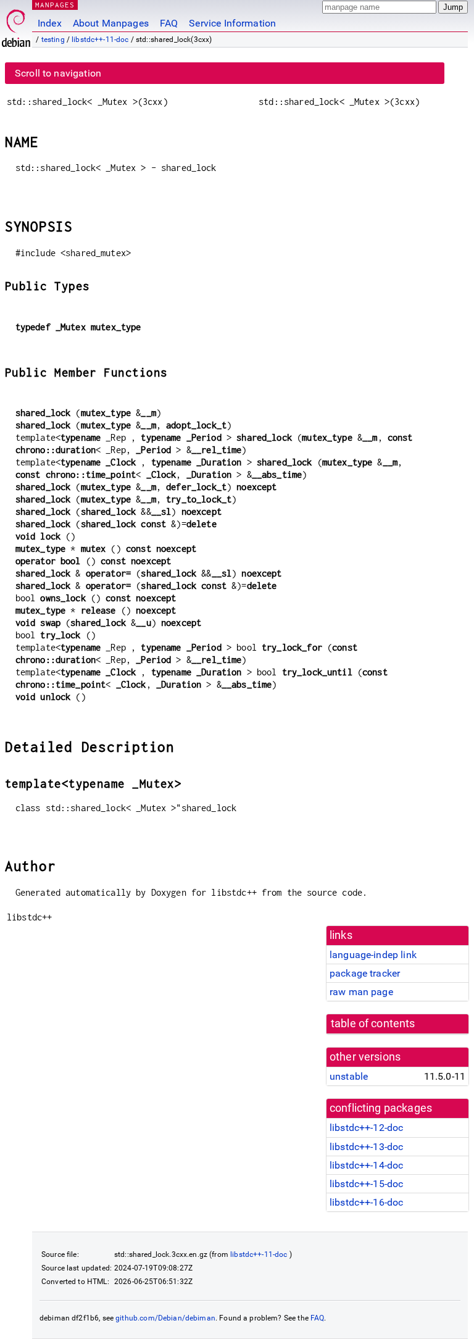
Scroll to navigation (58, 73)
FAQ (169, 23)
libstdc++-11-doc (100, 39)
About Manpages (111, 23)
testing (53, 39)
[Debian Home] (16, 25)
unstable (349, 1076)
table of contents (373, 1023)
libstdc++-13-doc (366, 1147)
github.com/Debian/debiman (165, 1318)
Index (50, 23)
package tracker (365, 973)
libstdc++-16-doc (366, 1202)
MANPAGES (55, 5)
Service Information (232, 23)
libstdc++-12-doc (366, 1127)
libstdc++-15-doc (366, 1184)
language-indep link (373, 955)
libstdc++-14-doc (366, 1165)
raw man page (361, 992)
